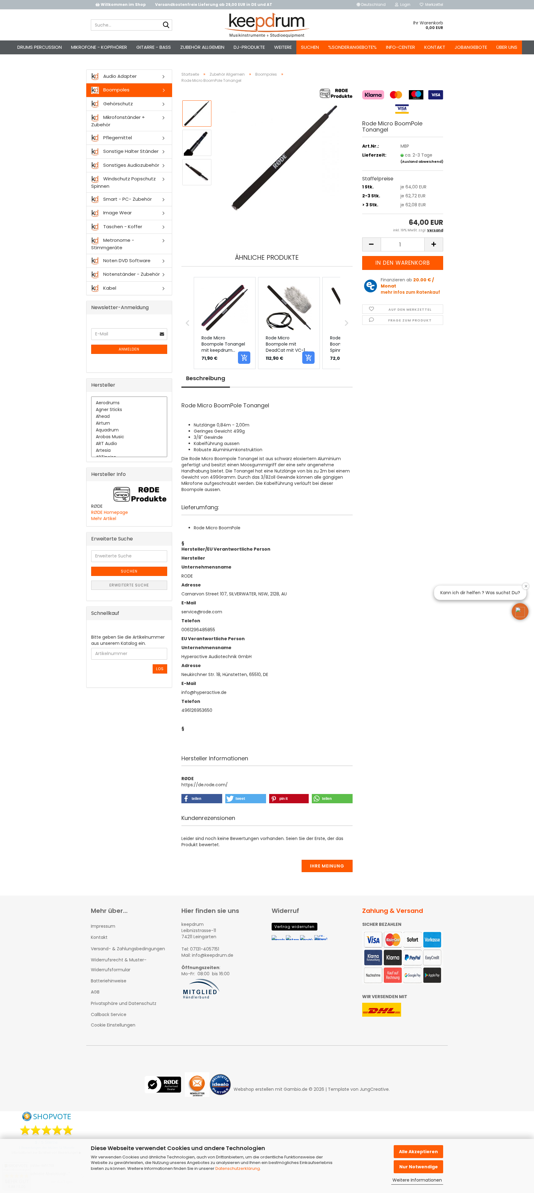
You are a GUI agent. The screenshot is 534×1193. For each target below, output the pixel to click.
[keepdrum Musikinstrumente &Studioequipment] (267, 25)
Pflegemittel (117, 137)
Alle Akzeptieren (418, 1152)
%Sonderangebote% (352, 47)
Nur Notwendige (418, 1167)
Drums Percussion (39, 47)
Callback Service (108, 1014)
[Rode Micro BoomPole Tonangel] (285, 157)
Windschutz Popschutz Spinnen (123, 182)
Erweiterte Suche (129, 585)
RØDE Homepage (109, 512)
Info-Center (400, 47)
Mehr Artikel (103, 518)
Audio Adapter (119, 76)
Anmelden (129, 349)
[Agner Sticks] (129, 409)
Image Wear (117, 212)
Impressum (103, 926)
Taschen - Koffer (122, 226)
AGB (95, 992)
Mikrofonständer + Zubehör (118, 121)
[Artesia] (129, 450)
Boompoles (115, 89)
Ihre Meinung (327, 866)
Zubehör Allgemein (202, 47)
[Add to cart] (244, 357)
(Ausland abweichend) (421, 161)
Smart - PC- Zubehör (127, 199)
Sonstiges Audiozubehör (130, 165)
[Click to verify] (165, 1089)
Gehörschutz (117, 103)
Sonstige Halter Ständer (130, 151)
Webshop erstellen (254, 1089)
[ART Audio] (129, 443)
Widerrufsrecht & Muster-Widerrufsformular (118, 965)
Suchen (310, 47)
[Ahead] (129, 416)
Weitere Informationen (417, 1180)
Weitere (283, 47)
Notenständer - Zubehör (131, 274)
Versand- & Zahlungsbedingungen (128, 949)
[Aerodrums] (129, 403)
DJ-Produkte (249, 47)
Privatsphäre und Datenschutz (123, 1003)
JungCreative (374, 1089)
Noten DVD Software (126, 260)
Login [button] (404, 4)
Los (160, 668)
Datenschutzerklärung (237, 1168)
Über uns (506, 47)
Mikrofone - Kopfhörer (99, 47)
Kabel (109, 288)
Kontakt (434, 47)
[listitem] (225, 323)
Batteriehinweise (108, 981)
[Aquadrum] (129, 430)
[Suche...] (166, 25)
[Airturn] (129, 423)
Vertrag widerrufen (294, 926)
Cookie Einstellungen (113, 1025)
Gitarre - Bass (153, 47)
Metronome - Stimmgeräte (112, 243)
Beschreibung (205, 378)
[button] (371, 4)
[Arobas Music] (129, 437)
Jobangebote (471, 47)
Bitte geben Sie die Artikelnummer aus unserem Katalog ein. (128, 640)
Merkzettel (433, 4)
